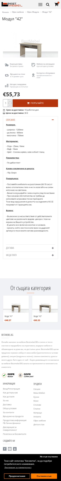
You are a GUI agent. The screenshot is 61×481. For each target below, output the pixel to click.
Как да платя (11, 255)
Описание (10, 119)
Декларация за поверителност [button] (18, 467)
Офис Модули (33, 12)
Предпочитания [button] (17, 476)
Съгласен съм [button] (44, 476)
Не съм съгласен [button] (49, 457)
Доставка (10, 248)
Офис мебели (18, 12)
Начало (5, 12)
